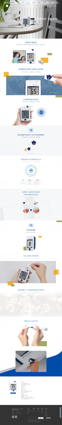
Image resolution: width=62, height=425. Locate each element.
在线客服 (42, 409)
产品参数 (55, 5)
